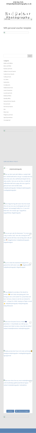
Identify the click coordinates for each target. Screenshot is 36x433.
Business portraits (8, 68)
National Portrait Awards (9, 101)
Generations (6, 82)
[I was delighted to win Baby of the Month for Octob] (18, 305)
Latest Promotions (8, 90)
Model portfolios (7, 95)
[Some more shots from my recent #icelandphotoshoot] (18, 393)
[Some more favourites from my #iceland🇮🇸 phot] (18, 334)
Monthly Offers (7, 98)
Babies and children (8, 63)
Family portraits (7, 77)
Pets (5, 109)
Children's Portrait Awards (10, 71)
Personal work (7, 104)
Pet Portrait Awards (8, 106)
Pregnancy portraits (8, 114)
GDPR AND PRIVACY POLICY (11, 161)
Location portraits (8, 93)
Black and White (7, 66)
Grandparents (7, 85)
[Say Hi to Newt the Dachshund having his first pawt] (18, 276)
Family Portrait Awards (9, 74)
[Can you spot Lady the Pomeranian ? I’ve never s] (18, 246)
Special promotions (8, 117)
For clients (6, 79)
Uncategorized (7, 120)
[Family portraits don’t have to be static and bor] (18, 364)
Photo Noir (6, 112)
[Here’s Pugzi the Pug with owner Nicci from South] (18, 217)
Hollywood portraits (8, 87)
